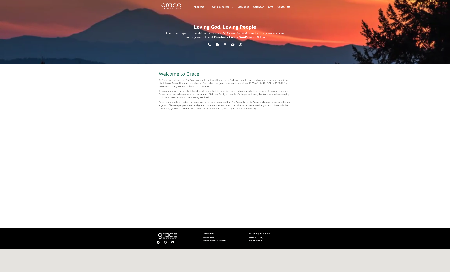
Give (270, 6)
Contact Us (283, 6)
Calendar (258, 6)
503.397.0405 (208, 238)
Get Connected (221, 6)
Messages (243, 6)
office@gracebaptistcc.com (214, 240)
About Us (199, 6)
